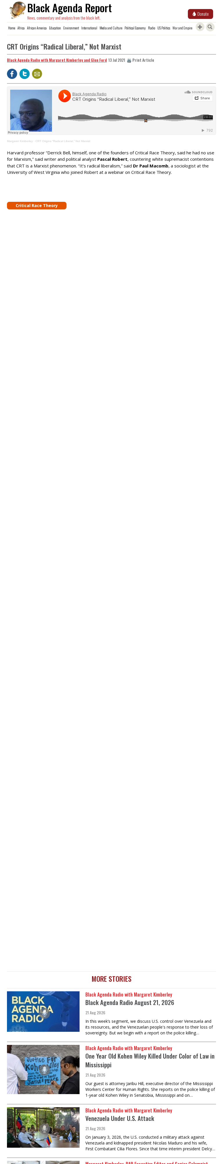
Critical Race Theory (37, 205)
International (89, 27)
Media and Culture (111, 27)
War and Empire (182, 27)
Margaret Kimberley (20, 141)
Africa (21, 27)
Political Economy (135, 27)
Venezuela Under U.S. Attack (119, 1118)
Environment (71, 27)
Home (11, 27)
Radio (151, 27)
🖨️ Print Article (140, 60)
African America (37, 27)
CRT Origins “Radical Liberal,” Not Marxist (62, 141)
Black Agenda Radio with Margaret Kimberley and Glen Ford (57, 60)
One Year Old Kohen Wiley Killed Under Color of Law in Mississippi (150, 1060)
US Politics (163, 27)
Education (55, 27)
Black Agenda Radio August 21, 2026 (129, 1002)
